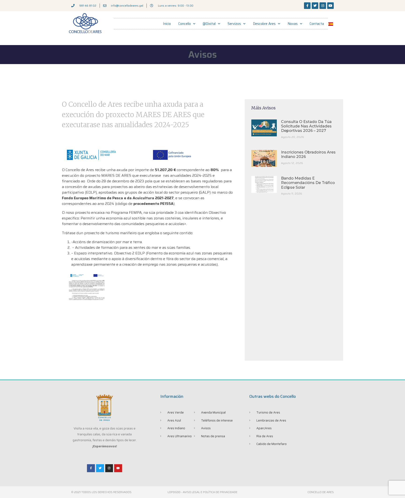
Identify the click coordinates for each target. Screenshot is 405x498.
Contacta (317, 24)
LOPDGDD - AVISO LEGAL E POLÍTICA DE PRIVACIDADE (202, 492)
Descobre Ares (264, 24)
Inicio (167, 24)
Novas (293, 24)
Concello (184, 24)
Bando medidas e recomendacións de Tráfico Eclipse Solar (308, 182)
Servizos (234, 24)
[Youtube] (330, 5)
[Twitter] (315, 5)
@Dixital (209, 24)
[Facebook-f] (307, 5)
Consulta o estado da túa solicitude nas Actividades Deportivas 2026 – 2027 (306, 126)
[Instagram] (322, 5)
